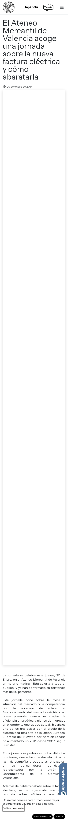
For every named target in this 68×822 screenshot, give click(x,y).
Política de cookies (13, 808)
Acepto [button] (59, 816)
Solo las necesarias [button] (42, 816)
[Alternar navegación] (61, 7)
